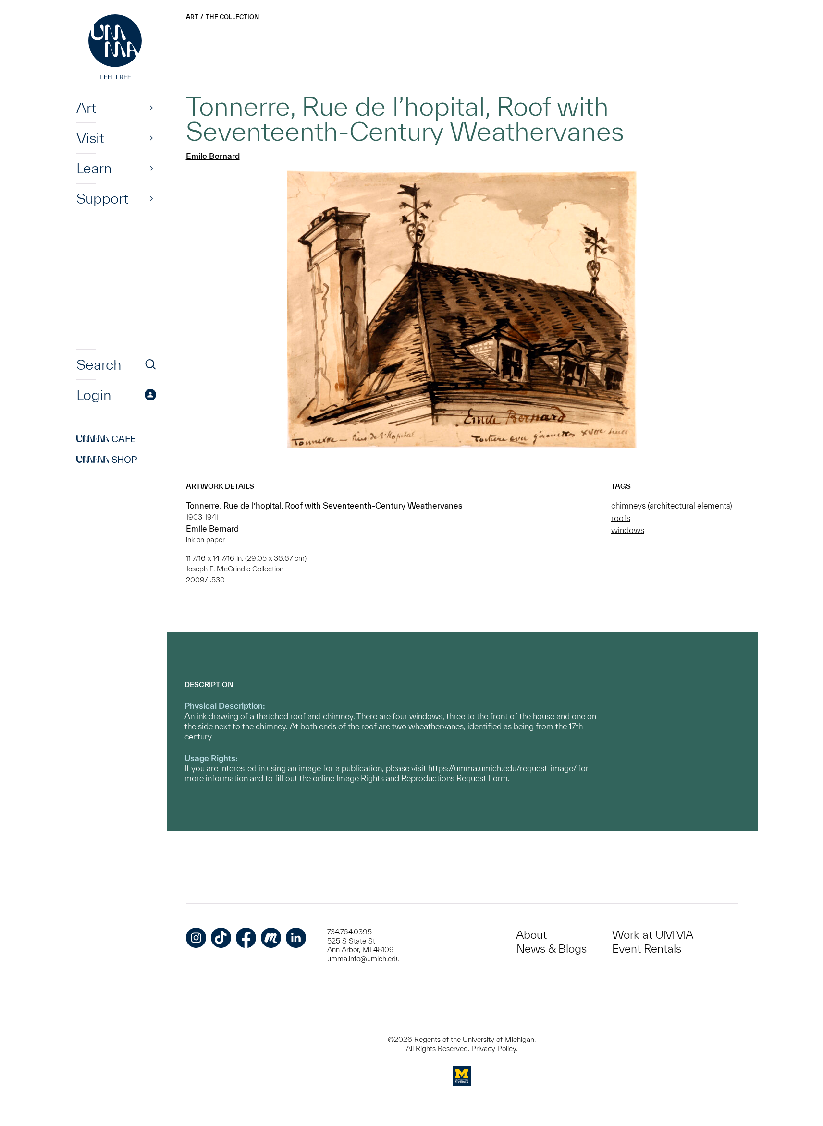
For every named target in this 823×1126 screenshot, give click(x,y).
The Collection (232, 17)
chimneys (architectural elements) (671, 505)
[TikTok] (221, 938)
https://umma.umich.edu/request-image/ (502, 768)
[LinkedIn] (296, 938)
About (531, 934)
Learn (93, 168)
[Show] (151, 107)
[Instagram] (196, 938)
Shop (106, 459)
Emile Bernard (213, 155)
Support (102, 198)
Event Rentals (646, 948)
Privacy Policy (493, 1048)
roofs (620, 517)
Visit (90, 138)
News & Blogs (551, 948)
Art (86, 107)
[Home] (116, 48)
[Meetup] (271, 938)
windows (627, 529)
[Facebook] (246, 938)
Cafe (106, 439)
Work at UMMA (652, 934)
